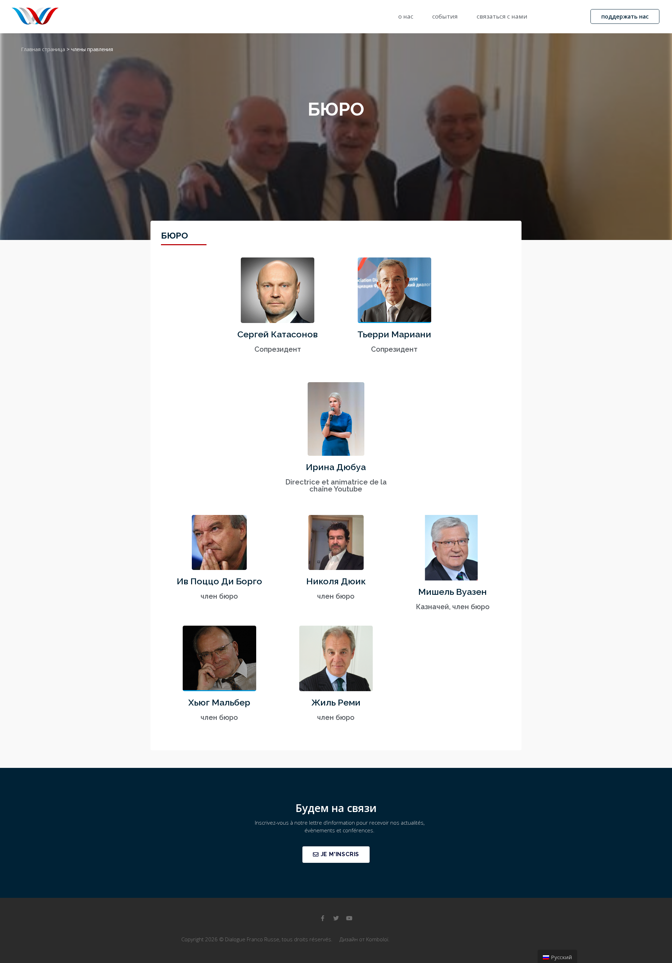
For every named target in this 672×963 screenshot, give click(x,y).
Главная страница (43, 49)
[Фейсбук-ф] (323, 918)
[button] (624, 16)
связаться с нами (502, 16)
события (445, 16)
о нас (405, 16)
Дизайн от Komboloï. (365, 939)
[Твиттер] (336, 918)
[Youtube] (349, 918)
